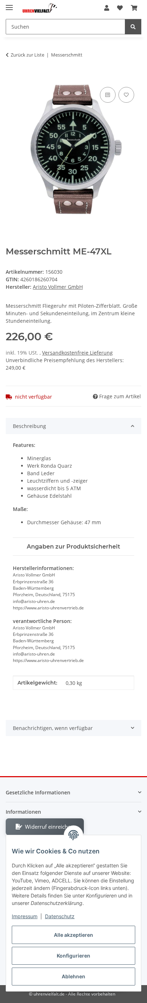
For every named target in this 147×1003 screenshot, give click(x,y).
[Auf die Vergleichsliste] (108, 95)
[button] (106, 8)
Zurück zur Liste (27, 55)
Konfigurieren (73, 956)
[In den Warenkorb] (11, 77)
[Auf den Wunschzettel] (126, 95)
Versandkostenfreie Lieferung (77, 352)
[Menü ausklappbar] (9, 4)
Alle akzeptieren (73, 935)
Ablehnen (73, 976)
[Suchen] (133, 26)
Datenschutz (60, 916)
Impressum (24, 916)
